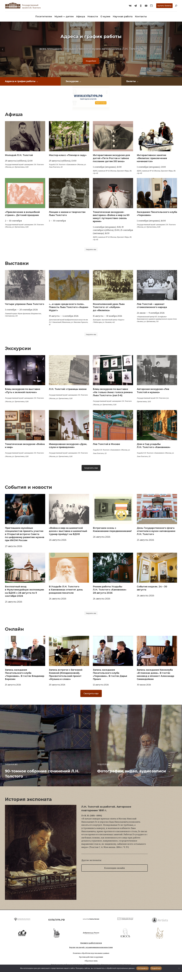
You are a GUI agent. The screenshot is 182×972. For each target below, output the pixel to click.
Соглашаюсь (142, 968)
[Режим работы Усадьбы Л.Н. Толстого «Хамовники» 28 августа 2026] (113, 568)
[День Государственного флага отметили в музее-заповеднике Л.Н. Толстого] (157, 509)
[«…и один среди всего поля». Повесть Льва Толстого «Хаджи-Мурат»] (69, 285)
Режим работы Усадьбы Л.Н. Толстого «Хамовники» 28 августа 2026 (109, 589)
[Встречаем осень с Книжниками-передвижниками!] (113, 509)
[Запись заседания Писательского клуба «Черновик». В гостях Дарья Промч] (113, 651)
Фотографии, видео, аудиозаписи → (134, 771)
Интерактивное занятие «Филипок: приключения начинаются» (152, 158)
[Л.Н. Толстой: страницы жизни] (69, 370)
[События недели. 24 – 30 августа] (157, 568)
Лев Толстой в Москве (106, 444)
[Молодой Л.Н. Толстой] (25, 136)
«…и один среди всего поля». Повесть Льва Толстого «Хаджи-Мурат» (69, 307)
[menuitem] (43, 16)
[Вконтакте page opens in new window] (130, 5)
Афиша (14, 114)
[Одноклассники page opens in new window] (140, 5)
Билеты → (132, 81)
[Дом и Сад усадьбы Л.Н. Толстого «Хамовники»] (157, 425)
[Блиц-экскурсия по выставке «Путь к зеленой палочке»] (25, 370)
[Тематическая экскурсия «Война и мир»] (25, 425)
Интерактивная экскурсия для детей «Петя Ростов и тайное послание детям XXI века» (111, 158)
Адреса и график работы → (21, 81)
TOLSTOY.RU (11, 764)
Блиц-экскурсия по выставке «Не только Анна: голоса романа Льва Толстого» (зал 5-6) (113, 392)
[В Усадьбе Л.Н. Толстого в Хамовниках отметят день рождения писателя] (69, 568)
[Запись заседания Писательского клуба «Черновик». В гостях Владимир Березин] (25, 651)
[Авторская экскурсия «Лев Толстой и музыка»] (157, 370)
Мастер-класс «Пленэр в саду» (68, 155)
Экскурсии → (73, 81)
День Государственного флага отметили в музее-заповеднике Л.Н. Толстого (156, 531)
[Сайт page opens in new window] (151, 5)
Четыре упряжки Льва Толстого (24, 304)
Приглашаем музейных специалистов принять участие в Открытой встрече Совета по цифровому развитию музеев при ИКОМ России (24, 534)
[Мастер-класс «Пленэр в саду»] (69, 136)
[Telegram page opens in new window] (135, 5)
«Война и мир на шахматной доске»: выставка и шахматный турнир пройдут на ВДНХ (68, 531)
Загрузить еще (91, 249)
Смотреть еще (91, 693)
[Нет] (179, 968)
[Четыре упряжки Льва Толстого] (25, 285)
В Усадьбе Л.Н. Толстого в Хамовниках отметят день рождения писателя (66, 589)
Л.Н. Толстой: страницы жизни (68, 389)
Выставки (17, 263)
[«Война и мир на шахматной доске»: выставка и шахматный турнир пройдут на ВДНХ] (69, 509)
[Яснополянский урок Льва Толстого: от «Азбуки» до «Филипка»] (113, 285)
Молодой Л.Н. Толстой (19, 155)
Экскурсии (18, 348)
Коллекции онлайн (114, 868)
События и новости (28, 487)
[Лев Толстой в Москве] (113, 425)
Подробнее (91, 61)
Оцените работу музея (91, 943)
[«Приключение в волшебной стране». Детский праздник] (25, 193)
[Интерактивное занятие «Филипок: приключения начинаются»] (157, 136)
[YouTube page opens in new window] (146, 5)
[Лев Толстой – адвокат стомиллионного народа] (157, 285)
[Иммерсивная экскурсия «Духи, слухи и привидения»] (69, 425)
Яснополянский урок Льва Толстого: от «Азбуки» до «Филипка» (109, 307)
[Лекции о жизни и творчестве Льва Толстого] (69, 193)
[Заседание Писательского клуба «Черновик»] (157, 193)
